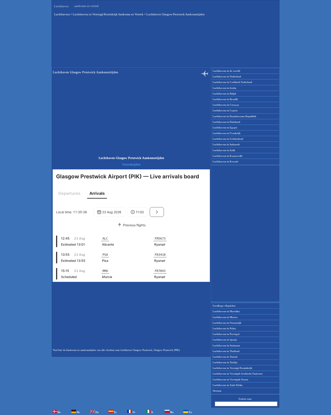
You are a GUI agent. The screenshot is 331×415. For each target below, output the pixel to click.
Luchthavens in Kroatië (225, 161)
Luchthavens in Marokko (226, 311)
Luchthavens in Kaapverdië (228, 156)
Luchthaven (61, 6)
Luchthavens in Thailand (226, 351)
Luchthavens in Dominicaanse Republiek (234, 116)
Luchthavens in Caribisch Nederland (232, 82)
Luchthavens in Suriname (226, 345)
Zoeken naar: (245, 398)
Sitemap (217, 390)
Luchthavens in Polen (224, 328)
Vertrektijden (131, 164)
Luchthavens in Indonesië (226, 144)
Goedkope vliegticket (224, 305)
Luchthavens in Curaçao (226, 104)
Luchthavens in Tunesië (225, 356)
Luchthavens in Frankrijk (226, 133)
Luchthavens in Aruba (224, 88)
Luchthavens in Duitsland (226, 122)
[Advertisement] (165, 44)
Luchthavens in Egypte (225, 127)
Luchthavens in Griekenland (228, 138)
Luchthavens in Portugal (226, 334)
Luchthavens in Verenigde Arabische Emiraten (238, 373)
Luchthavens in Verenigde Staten (230, 379)
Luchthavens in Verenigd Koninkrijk (232, 368)
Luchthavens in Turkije (225, 362)
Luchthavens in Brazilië (225, 99)
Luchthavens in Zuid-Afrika (228, 385)
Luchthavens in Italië (224, 150)
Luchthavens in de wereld (226, 71)
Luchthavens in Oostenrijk (227, 322)
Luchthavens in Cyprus (225, 110)
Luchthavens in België (224, 93)
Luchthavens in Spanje (225, 339)
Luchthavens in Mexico (225, 317)
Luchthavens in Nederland (227, 76)
